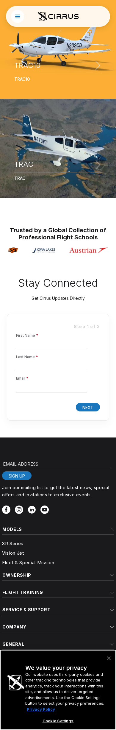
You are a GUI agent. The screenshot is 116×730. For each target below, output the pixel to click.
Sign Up (17, 475)
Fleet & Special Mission (28, 562)
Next (87, 407)
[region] (58, 690)
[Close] (108, 658)
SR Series (12, 543)
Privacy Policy (41, 709)
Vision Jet (13, 553)
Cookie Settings (58, 720)
